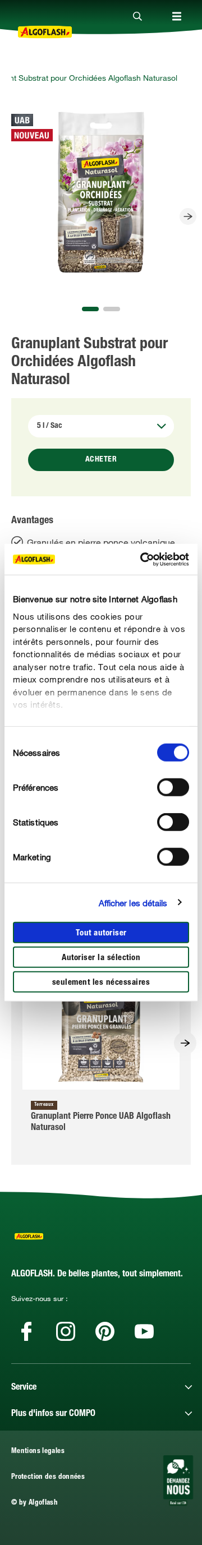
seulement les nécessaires (101, 983)
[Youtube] (144, 1331)
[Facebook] (26, 1331)
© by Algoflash (34, 1503)
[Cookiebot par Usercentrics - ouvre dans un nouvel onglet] (142, 559)
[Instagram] (65, 1331)
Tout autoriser (101, 933)
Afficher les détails (133, 902)
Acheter (101, 460)
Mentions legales (38, 1451)
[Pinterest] (105, 1331)
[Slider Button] (188, 216)
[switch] (173, 787)
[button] (90, 309)
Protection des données (48, 1477)
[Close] (137, 17)
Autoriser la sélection (101, 958)
